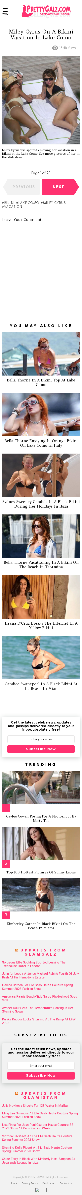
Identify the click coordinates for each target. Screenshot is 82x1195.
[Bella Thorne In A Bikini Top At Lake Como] (41, 354)
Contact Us (66, 1183)
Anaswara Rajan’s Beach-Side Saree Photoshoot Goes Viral (39, 998)
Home (13, 1183)
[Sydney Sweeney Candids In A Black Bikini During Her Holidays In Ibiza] (41, 475)
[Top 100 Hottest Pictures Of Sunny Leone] (41, 843)
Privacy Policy (30, 1183)
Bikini (9, 203)
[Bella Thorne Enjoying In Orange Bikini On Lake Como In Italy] (41, 414)
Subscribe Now (41, 749)
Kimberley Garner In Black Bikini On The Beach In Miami (41, 926)
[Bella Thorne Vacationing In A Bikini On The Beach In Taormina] (41, 536)
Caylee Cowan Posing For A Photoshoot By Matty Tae (41, 818)
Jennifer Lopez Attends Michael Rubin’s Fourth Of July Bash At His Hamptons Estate (40, 975)
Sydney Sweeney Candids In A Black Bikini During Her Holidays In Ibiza (41, 504)
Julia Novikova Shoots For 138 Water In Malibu (35, 1106)
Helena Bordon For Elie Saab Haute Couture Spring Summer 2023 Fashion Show (37, 986)
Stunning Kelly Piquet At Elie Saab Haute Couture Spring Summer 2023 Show (37, 1149)
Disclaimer (48, 1183)
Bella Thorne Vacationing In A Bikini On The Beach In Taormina (41, 564)
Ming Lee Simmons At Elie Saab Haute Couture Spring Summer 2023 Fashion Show (40, 1115)
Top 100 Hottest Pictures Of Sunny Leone (41, 872)
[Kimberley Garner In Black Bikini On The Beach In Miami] (41, 894)
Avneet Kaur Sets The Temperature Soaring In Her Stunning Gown (37, 1009)
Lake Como (28, 203)
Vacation (13, 207)
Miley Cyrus (54, 203)
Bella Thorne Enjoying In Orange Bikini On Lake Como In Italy (41, 443)
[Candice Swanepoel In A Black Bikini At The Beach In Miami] (41, 658)
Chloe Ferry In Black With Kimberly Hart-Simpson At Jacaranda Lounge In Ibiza (38, 1160)
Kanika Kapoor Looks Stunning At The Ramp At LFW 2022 (39, 1021)
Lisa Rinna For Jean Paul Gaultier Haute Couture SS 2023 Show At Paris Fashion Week (37, 1126)
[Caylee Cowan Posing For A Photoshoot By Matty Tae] (41, 787)
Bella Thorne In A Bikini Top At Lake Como (41, 382)
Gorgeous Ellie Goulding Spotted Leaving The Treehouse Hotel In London (33, 964)
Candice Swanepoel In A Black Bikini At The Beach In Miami (41, 686)
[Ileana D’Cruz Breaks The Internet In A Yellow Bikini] (41, 597)
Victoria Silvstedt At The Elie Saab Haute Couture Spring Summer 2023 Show (37, 1138)
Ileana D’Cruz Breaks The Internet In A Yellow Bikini (41, 625)
